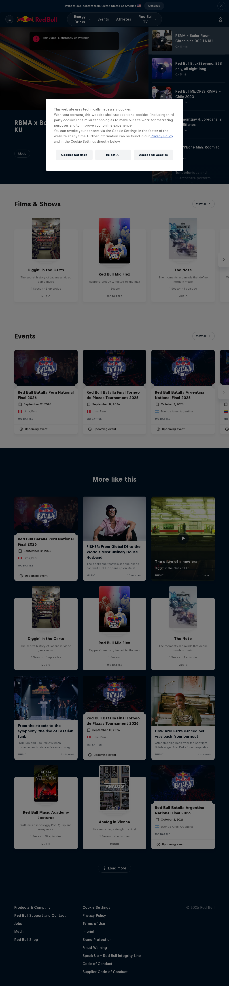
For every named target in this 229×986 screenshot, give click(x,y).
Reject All (113, 155)
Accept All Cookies (153, 155)
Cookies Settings (74, 155)
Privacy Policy (162, 136)
